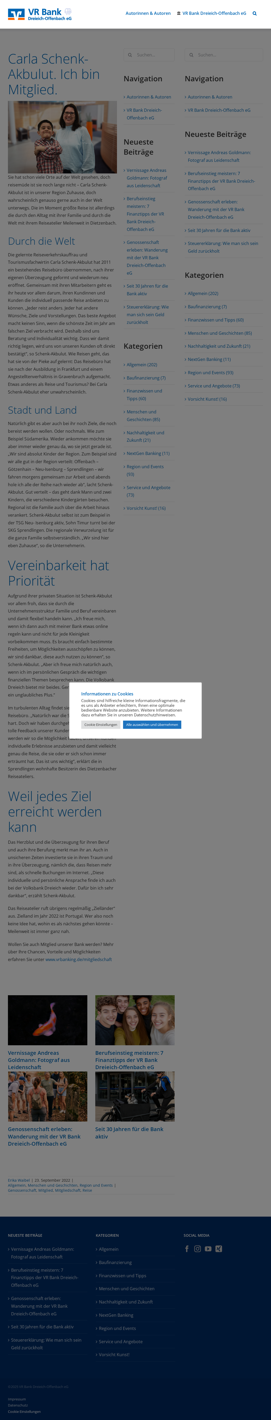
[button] (255, 13)
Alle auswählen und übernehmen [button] (152, 724)
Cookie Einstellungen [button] (100, 724)
